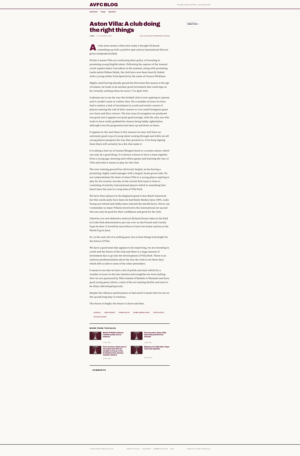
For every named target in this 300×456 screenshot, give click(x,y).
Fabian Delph (124, 312)
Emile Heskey (109, 312)
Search (112, 12)
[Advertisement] (192, 65)
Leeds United (158, 312)
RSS (172, 449)
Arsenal (97, 312)
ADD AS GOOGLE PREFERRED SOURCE (155, 36)
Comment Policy (160, 449)
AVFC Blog (104, 5)
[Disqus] (129, 402)
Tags (103, 12)
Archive (94, 12)
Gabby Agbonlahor (141, 312)
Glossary (146, 449)
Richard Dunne (100, 317)
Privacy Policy (133, 449)
